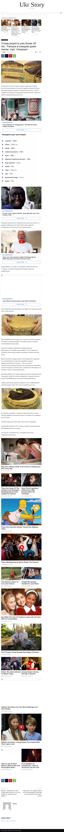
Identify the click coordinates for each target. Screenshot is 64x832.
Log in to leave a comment (8, 821)
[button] (61, 13)
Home (2, 14)
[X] (6, 56)
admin (4, 52)
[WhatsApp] (14, 56)
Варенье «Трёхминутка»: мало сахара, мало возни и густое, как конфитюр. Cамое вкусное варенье (10, 793)
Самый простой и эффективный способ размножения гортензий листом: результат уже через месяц (32, 793)
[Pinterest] (10, 56)
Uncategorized (9, 14)
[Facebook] (2, 56)
